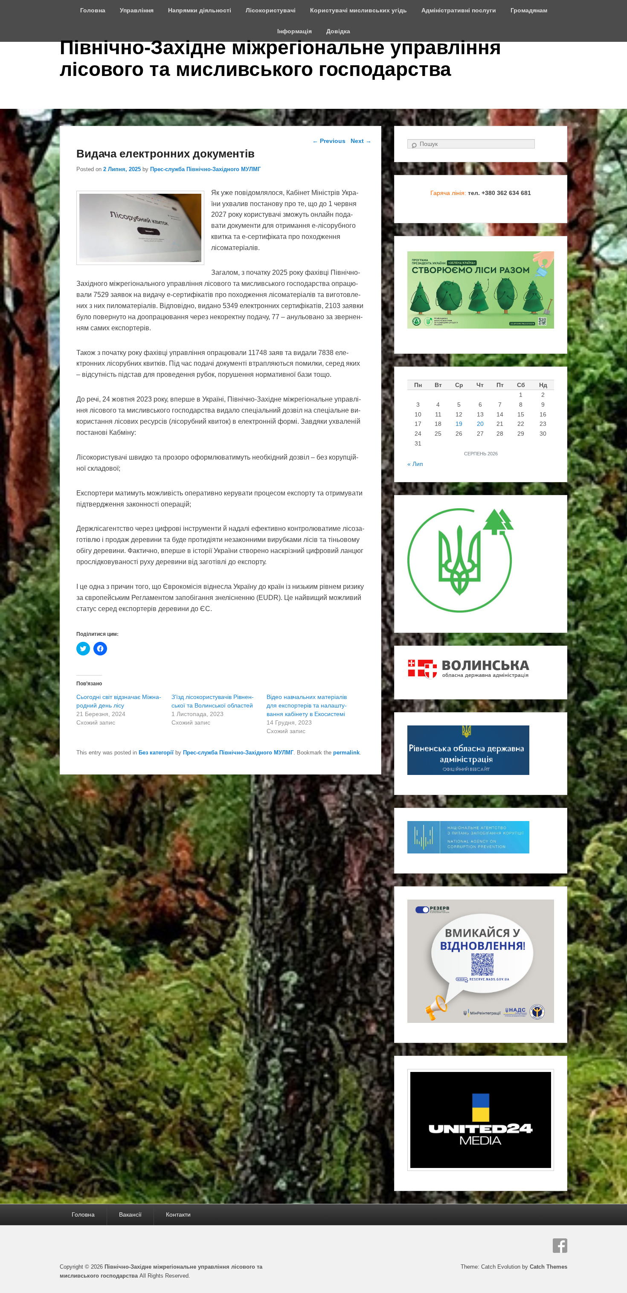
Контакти (178, 1214)
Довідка (338, 31)
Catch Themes (548, 1267)
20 (480, 423)
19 (459, 423)
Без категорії (156, 752)
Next (361, 140)
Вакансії (130, 1214)
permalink (346, 752)
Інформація (294, 31)
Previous (328, 140)
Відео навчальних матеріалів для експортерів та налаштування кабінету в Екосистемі (307, 705)
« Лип (415, 463)
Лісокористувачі (271, 10)
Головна (92, 10)
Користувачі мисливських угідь (358, 10)
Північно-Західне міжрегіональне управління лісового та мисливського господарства (280, 58)
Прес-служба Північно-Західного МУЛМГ (205, 169)
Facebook (560, 1245)
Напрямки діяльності (199, 10)
